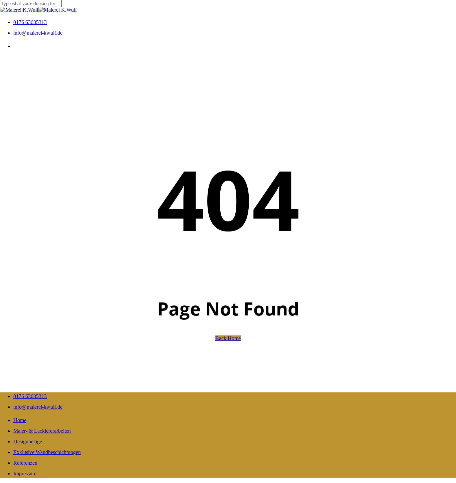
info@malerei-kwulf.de (37, 407)
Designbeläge (27, 441)
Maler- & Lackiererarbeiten (42, 431)
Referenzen (25, 463)
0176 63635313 (30, 396)
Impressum (24, 473)
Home (19, 420)
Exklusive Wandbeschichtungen (47, 452)
